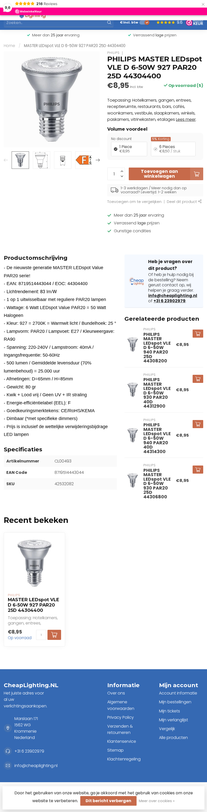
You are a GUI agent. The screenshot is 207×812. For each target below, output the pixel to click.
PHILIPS (113, 53)
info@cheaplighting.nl (172, 295)
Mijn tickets (169, 711)
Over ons (116, 693)
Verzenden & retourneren (120, 729)
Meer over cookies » (157, 800)
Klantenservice (121, 741)
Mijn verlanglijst (173, 720)
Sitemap (115, 750)
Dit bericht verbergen (108, 801)
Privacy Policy (120, 717)
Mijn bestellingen (175, 702)
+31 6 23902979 (169, 301)
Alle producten (173, 737)
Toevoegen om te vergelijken (134, 201)
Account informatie (178, 693)
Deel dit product (182, 201)
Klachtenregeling (124, 759)
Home (9, 45)
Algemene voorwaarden (120, 705)
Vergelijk (167, 729)
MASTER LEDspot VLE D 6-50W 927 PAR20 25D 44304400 (74, 45)
